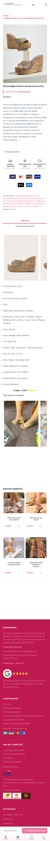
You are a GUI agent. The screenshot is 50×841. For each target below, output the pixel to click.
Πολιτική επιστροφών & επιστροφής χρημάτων (23, 716)
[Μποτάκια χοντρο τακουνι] (36, 502)
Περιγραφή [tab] (25, 221)
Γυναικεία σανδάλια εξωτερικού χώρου (14, 563)
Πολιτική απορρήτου (12, 712)
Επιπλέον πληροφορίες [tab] (25, 226)
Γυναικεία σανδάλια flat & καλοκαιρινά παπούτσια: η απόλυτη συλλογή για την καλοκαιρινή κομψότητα (24, 198)
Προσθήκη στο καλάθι (36, 831)
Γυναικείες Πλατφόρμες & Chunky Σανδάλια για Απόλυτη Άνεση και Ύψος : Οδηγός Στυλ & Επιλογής (24, 203)
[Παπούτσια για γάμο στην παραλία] (14, 502)
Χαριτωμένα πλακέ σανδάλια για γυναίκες (36, 564)
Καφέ (13, 209)
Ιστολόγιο (7, 704)
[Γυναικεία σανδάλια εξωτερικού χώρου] (14, 547)
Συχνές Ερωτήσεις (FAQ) (14, 750)
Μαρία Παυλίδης (25, 92)
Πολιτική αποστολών (12, 708)
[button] (11, 151)
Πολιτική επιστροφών (12, 762)
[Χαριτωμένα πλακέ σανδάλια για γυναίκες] (36, 547)
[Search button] (33, 5)
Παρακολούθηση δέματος (14, 754)
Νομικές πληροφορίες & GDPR (16, 723)
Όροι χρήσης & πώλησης (14, 720)
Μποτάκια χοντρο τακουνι (36, 518)
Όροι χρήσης (8, 758)
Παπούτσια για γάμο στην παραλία (14, 518)
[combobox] (22, 5)
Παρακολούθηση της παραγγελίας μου (20, 651)
